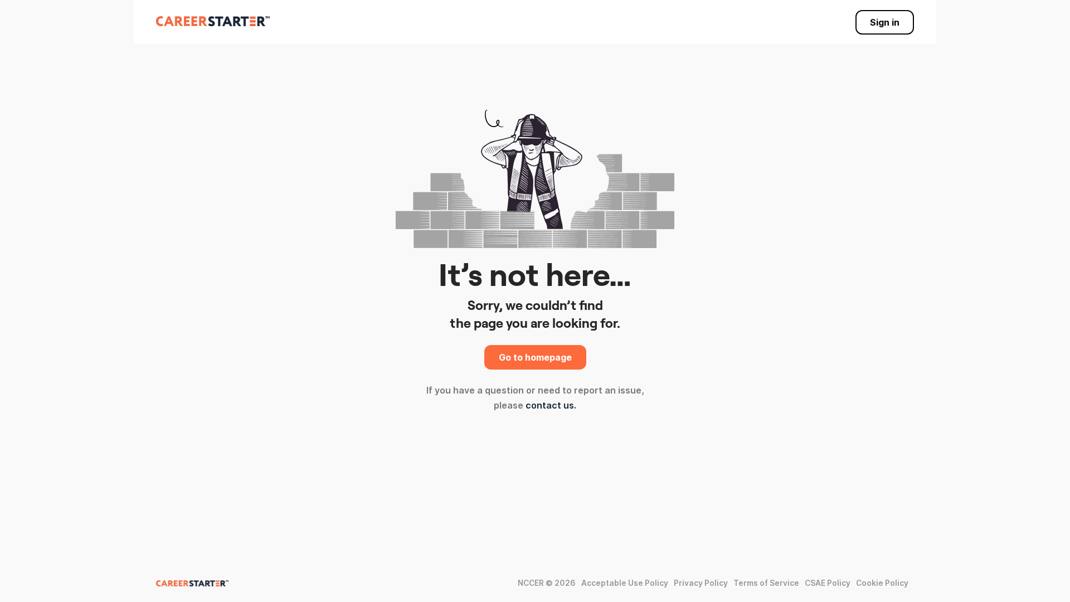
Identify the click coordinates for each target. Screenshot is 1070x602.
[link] (213, 21)
